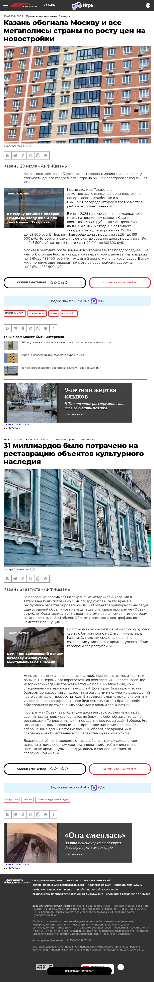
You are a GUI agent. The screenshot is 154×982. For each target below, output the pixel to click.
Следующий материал (79, 971)
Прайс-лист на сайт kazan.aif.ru (97, 889)
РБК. (27, 182)
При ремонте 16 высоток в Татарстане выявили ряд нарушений (60, 367)
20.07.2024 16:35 (13, 16)
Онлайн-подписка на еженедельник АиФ (58, 885)
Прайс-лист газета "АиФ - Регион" (53, 889)
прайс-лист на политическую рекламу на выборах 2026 (67, 894)
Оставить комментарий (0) (120, 282)
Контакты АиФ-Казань (128, 885)
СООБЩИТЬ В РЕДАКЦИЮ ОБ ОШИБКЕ (128, 894)
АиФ (28, 145)
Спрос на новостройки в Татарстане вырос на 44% (52, 354)
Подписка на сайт (99, 885)
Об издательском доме (47, 880)
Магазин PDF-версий (97, 880)
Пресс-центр (73, 880)
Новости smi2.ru (17, 424)
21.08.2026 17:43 (13, 439)
